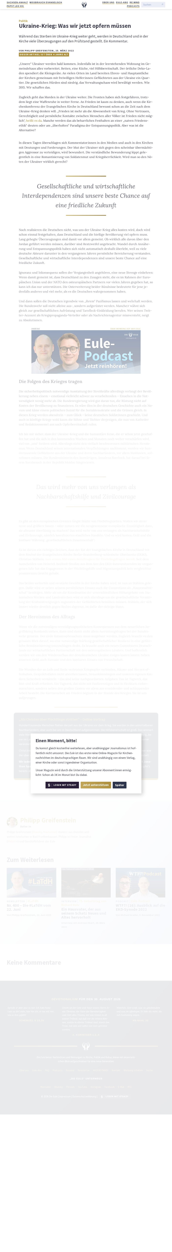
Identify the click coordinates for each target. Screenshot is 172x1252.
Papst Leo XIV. (15, 6)
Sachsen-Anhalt (17, 2)
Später (119, 785)
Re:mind (135, 2)
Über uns (108, 2)
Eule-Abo (122, 2)
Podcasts (133, 6)
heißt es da (34, 120)
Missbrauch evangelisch (46, 2)
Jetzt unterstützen (96, 785)
